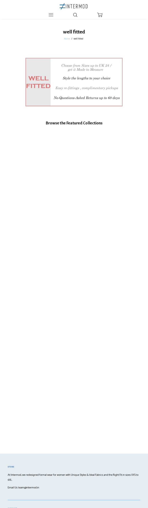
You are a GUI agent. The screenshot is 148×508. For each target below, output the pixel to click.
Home (67, 39)
